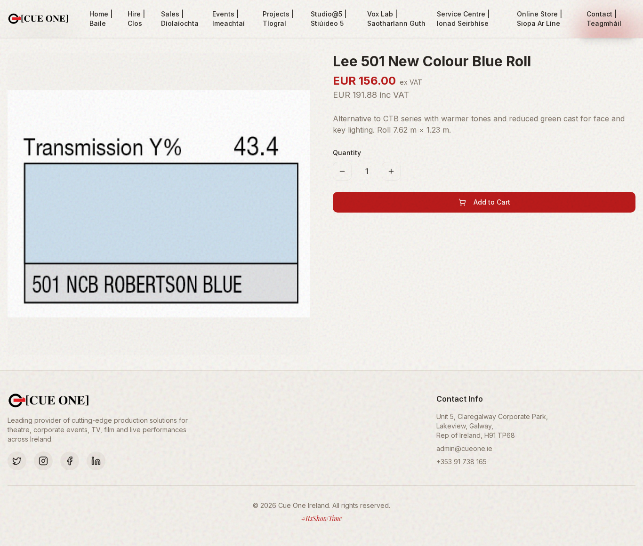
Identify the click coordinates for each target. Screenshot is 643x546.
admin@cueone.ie (464, 448)
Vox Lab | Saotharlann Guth (396, 18)
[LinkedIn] (96, 460)
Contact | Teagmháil (604, 18)
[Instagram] (43, 460)
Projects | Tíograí (278, 18)
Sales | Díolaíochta (180, 18)
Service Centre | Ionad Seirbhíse (463, 18)
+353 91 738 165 (461, 462)
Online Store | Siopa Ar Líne (539, 18)
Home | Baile (101, 18)
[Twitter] (17, 460)
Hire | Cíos (136, 18)
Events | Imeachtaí (228, 18)
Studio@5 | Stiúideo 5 (328, 18)
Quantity (347, 153)
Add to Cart (492, 202)
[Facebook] (69, 460)
